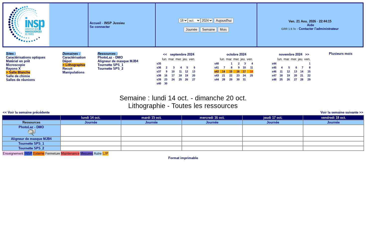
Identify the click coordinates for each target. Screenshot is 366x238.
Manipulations (73, 72)
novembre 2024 (290, 54)
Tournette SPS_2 (110, 68)
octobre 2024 (236, 54)
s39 (159, 79)
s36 (159, 67)
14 (223, 71)
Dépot (66, 61)
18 (180, 75)
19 (186, 75)
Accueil (95, 23)
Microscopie (15, 65)
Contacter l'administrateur (319, 29)
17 (173, 75)
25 (180, 79)
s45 (274, 67)
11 (180, 71)
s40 (159, 83)
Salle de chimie (18, 76)
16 (165, 75)
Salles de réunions (20, 80)
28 (223, 79)
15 (230, 71)
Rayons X (13, 68)
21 (223, 75)
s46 (274, 71)
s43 (216, 75)
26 (186, 79)
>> (307, 54)
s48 (274, 79)
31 (244, 79)
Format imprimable (183, 158)
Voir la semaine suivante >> (341, 112)
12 (186, 71)
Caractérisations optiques (25, 57)
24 (173, 79)
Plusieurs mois (340, 54)
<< (165, 54)
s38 (159, 75)
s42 (216, 71)
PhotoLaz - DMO (110, 57)
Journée (91, 122)
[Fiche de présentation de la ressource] (31, 132)
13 (193, 71)
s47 (274, 75)
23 (165, 79)
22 (230, 75)
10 (173, 71)
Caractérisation (74, 57)
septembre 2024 (182, 54)
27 (193, 79)
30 (165, 83)
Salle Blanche (19, 72)
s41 (216, 67)
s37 (159, 71)
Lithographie (75, 65)
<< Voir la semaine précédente (26, 112)
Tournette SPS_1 (110, 65)
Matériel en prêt (18, 61)
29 (230, 79)
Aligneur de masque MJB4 (118, 61)
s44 (216, 79)
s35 (159, 63)
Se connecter (100, 27)
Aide (310, 25)
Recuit (67, 68)
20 (193, 75)
